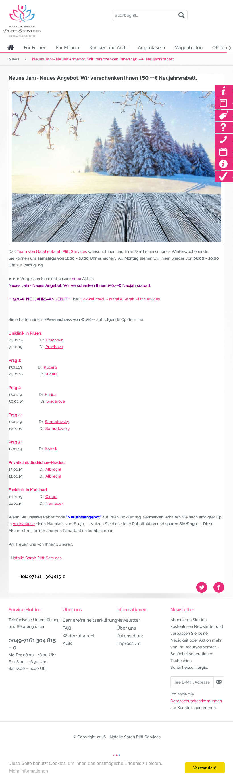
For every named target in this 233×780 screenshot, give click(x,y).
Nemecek (54, 503)
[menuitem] (150, 15)
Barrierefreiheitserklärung (88, 620)
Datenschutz (129, 635)
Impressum (128, 643)
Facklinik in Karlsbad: (28, 489)
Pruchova (54, 340)
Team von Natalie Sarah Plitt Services (51, 251)
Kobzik (51, 449)
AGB (67, 643)
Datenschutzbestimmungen (196, 701)
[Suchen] (182, 15)
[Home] (10, 47)
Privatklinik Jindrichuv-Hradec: (37, 462)
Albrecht (53, 469)
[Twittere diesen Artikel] (204, 587)
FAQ (67, 628)
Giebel (51, 496)
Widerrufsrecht (79, 635)
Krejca (51, 394)
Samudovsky (57, 421)
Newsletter (128, 620)
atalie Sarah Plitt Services (38, 558)
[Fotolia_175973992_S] (116, 166)
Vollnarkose (24, 524)
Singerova (55, 401)
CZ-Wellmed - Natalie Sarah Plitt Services (120, 299)
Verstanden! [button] (205, 768)
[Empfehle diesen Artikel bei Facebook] (218, 587)
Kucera (50, 367)
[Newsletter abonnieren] (218, 682)
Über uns (126, 628)
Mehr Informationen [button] (28, 771)
